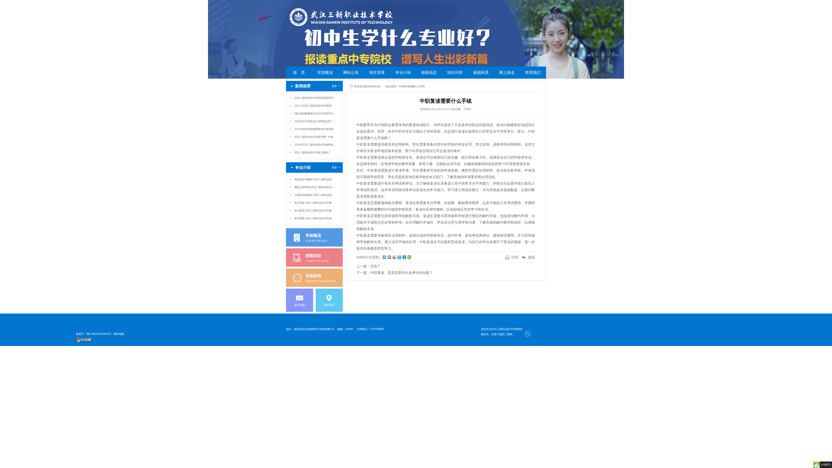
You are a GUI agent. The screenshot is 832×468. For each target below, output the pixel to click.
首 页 (299, 72)
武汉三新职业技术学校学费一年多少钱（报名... (315, 136)
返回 (531, 257)
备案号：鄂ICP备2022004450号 (93, 333)
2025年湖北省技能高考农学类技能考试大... (315, 129)
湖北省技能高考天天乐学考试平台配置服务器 (315, 113)
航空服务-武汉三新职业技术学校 (313, 218)
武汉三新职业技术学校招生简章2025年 (315, 97)
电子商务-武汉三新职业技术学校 (313, 202)
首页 (356, 86)
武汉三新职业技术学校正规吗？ (312, 152)
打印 (514, 257)
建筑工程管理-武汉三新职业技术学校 (315, 187)
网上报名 (507, 72)
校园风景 (481, 72)
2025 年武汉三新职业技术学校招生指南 (315, 105)
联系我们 (533, 72)
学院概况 (325, 72)
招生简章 (377, 72)
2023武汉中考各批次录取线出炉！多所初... (315, 121)
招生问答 (455, 72)
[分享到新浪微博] (394, 257)
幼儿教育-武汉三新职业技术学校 (313, 210)
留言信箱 (299, 305)
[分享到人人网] (404, 257)
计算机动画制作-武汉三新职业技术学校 (315, 195)
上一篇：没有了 (368, 266)
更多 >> (336, 86)
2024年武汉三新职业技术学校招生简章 (315, 144)
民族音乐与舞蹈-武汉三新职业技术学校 (315, 179)
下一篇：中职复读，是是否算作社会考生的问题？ (394, 273)
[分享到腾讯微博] (399, 257)
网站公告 (351, 72)
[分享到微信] (409, 257)
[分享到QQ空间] (389, 257)
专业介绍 (403, 72)
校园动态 (429, 72)
